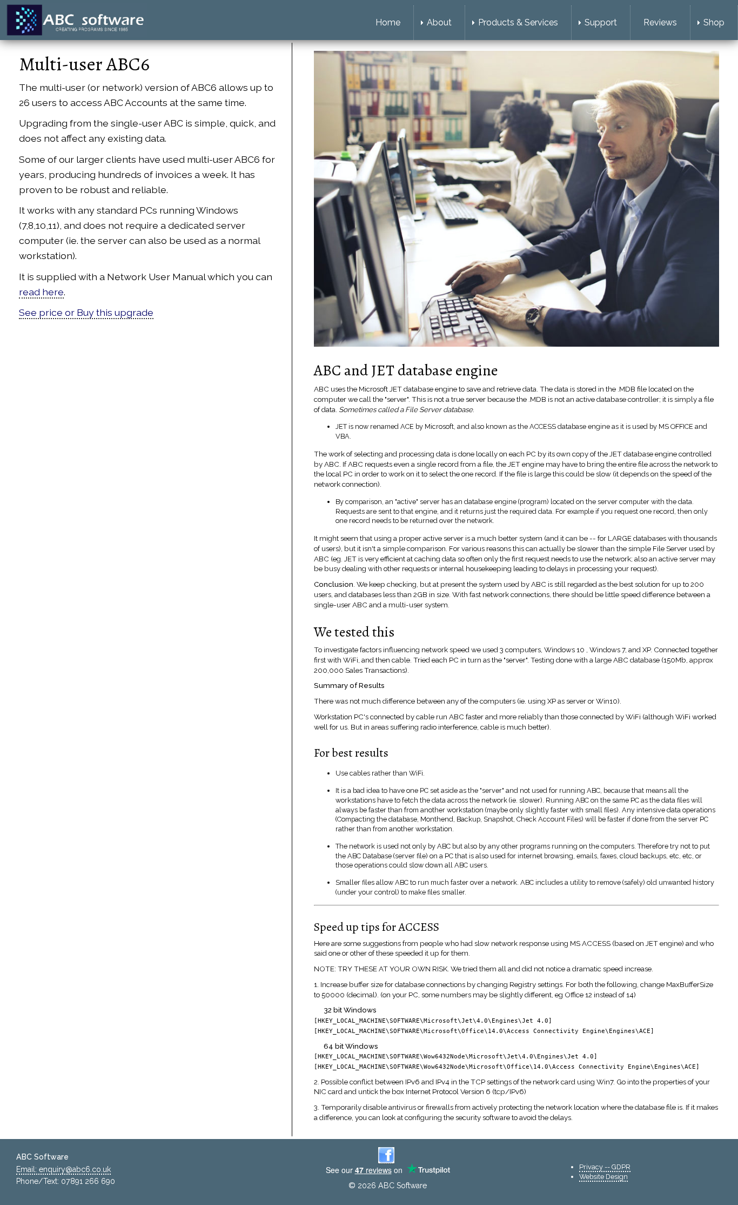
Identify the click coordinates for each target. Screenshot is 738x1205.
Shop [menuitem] (713, 22)
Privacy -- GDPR (604, 1167)
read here (41, 291)
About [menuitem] (439, 22)
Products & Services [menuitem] (518, 22)
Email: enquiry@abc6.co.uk (63, 1169)
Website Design (603, 1177)
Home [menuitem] (387, 22)
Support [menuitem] (601, 22)
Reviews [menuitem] (660, 22)
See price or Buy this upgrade (86, 312)
